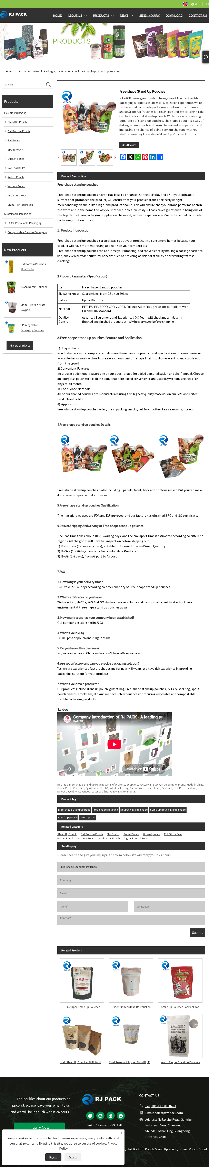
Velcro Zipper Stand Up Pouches (180, 1062)
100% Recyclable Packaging (25, 223)
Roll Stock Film (16, 168)
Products (24, 71)
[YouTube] (111, 1116)
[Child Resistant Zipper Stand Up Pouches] (131, 1034)
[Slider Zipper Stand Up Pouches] (131, 979)
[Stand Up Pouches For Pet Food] (180, 979)
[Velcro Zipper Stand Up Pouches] (180, 1034)
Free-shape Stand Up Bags (74, 809)
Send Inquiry (129, 144)
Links (90, 1125)
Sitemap (102, 1125)
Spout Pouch (15, 149)
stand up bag (87, 817)
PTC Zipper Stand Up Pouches (82, 1007)
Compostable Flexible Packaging (27, 232)
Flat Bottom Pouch (19, 131)
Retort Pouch (16, 177)
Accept (73, 1157)
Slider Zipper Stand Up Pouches (131, 1007)
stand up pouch (67, 817)
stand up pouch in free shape (168, 809)
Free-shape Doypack (105, 809)
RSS (112, 1125)
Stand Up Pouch (70, 71)
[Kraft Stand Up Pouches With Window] (82, 1034)
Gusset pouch (16, 159)
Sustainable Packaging (18, 214)
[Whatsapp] (121, 1116)
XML (119, 1125)
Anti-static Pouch (18, 195)
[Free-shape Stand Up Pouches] (69, 157)
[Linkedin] (100, 1116)
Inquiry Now (39, 1127)
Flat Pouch (14, 140)
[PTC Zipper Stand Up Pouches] (82, 979)
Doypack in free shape (134, 809)
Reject (53, 1157)
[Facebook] (90, 1116)
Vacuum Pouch (16, 186)
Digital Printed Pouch (20, 204)
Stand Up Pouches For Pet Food (180, 1007)
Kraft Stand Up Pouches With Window (82, 1062)
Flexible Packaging (45, 71)
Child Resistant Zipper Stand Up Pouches (132, 1062)
